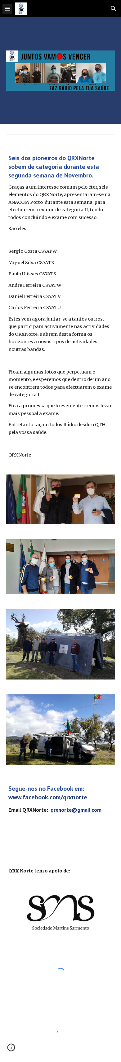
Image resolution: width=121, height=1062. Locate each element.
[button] (7, 8)
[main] (60, 311)
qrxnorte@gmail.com (76, 809)
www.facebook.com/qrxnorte (47, 797)
